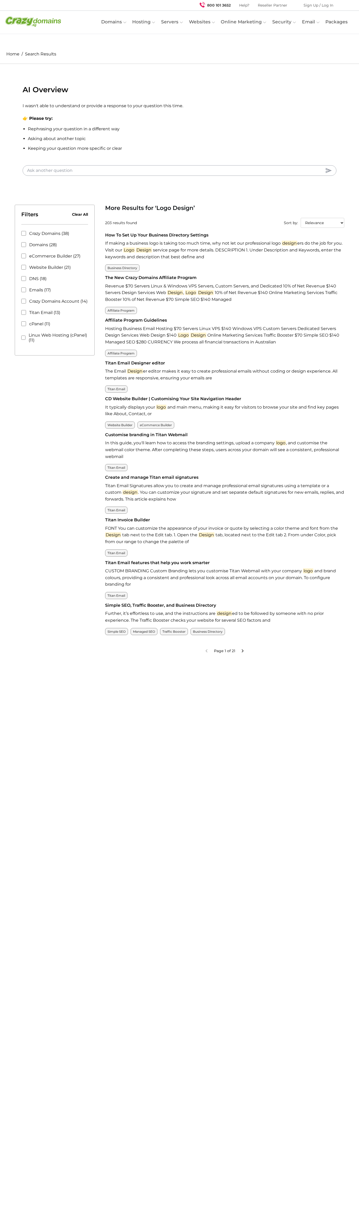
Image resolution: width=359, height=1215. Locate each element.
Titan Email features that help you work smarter (157, 562)
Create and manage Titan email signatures (151, 477)
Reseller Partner (272, 5)
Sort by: (291, 222)
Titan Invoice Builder (127, 519)
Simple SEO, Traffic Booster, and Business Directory (160, 605)
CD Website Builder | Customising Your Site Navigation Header (173, 398)
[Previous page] (206, 651)
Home (12, 54)
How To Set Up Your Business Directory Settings (156, 235)
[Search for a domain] (345, 5)
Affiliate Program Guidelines (136, 320)
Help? (244, 5)
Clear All (80, 214)
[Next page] (242, 651)
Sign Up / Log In (318, 5)
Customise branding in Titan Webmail (146, 434)
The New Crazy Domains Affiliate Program (151, 277)
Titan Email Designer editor (135, 363)
